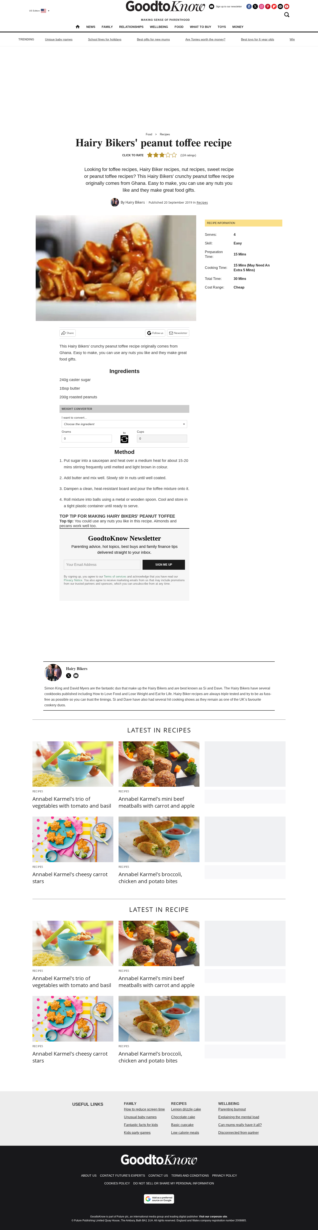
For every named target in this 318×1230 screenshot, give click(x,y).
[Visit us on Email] (280, 6)
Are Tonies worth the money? (205, 39)
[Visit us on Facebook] (249, 6)
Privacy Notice (73, 580)
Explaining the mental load (238, 1117)
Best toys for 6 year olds (257, 39)
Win (292, 39)
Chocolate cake (183, 1117)
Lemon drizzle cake (186, 1109)
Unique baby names (58, 39)
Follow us (157, 333)
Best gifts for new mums (153, 39)
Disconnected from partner (238, 1132)
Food (179, 27)
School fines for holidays (104, 39)
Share (70, 333)
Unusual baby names (140, 1117)
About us (88, 1175)
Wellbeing (159, 27)
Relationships (131, 27)
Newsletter (180, 333)
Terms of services (115, 576)
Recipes (165, 134)
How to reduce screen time (144, 1109)
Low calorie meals (185, 1132)
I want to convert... (74, 417)
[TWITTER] (69, 675)
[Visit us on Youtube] (286, 6)
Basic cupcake (182, 1125)
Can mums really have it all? (240, 1125)
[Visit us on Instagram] (261, 6)
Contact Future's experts (122, 1175)
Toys (222, 27)
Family (107, 27)
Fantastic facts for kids (141, 1125)
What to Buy (200, 27)
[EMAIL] (77, 675)
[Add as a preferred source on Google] (159, 1199)
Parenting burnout (232, 1109)
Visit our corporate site (213, 1216)
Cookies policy (117, 1183)
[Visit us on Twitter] (255, 6)
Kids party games (137, 1132)
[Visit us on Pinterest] (267, 6)
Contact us (158, 1175)
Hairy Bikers (135, 202)
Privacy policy (224, 1175)
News (90, 27)
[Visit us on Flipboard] (274, 6)
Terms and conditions (190, 1175)
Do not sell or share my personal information (173, 1183)
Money (237, 27)
